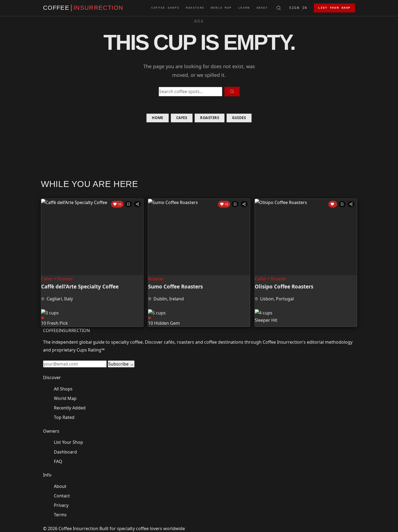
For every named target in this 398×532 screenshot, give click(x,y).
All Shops (63, 389)
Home (157, 117)
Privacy (61, 505)
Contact (62, 496)
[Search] (279, 8)
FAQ (58, 461)
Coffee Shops (165, 7)
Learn (244, 7)
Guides (239, 117)
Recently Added (70, 408)
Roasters (195, 7)
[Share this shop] (137, 204)
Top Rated (64, 417)
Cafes (181, 117)
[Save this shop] (128, 204)
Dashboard (65, 452)
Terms (60, 515)
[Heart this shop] (332, 204)
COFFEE (83, 8)
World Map (221, 7)
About (262, 7)
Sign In (298, 8)
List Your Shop (334, 7)
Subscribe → (121, 364)
